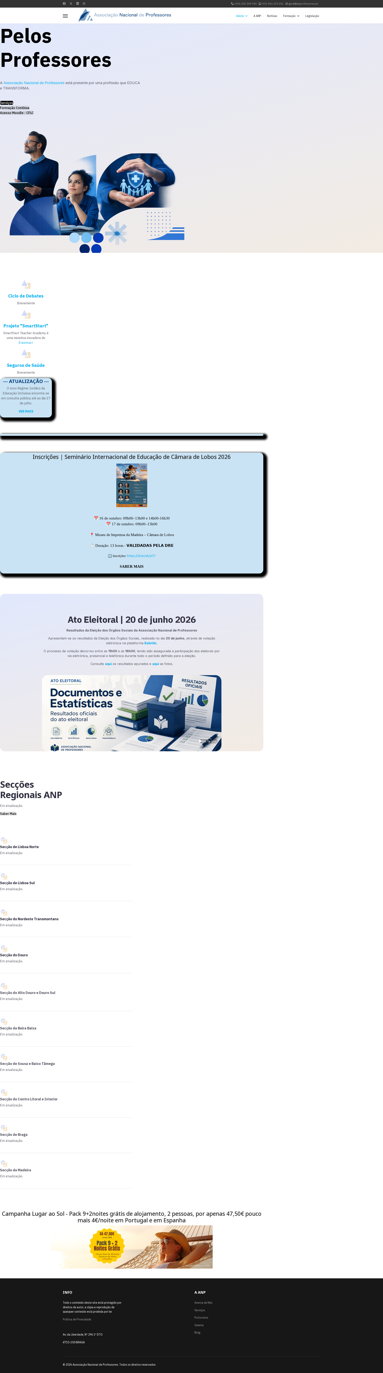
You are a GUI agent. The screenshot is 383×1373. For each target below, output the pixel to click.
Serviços (6, 103)
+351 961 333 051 (272, 3)
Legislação (312, 16)
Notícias (272, 16)
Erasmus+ (26, 343)
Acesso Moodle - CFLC (17, 113)
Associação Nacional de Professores (34, 83)
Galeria (199, 1325)
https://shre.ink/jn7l (141, 556)
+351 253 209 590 (245, 3)
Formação (289, 16)
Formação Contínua (14, 108)
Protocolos (201, 1317)
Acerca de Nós (203, 1302)
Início (240, 16)
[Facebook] (64, 3)
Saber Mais (8, 814)
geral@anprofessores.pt (303, 3)
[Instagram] (84, 3)
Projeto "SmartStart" (25, 326)
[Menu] (65, 16)
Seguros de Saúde (26, 365)
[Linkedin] (77, 3)
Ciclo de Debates (25, 296)
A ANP (257, 16)
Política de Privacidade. (77, 1319)
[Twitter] (71, 3)
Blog (197, 1332)
